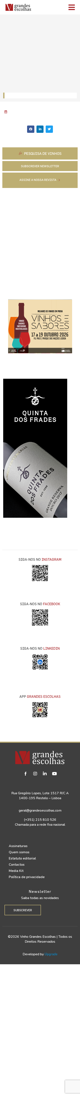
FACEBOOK (51, 604)
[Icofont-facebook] (25, 773)
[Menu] (56, 7)
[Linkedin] (45, 773)
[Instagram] (35, 773)
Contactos (17, 864)
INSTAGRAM (51, 559)
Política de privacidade (27, 877)
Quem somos (19, 852)
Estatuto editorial (22, 858)
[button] (30, 129)
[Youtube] (54, 773)
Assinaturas (18, 846)
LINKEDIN (51, 648)
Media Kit (16, 870)
